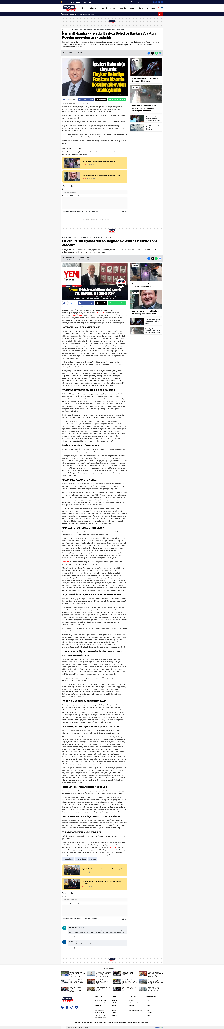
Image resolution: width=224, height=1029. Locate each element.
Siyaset (75, 237)
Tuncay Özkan (76, 315)
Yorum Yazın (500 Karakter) (70, 196)
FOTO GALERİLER (86, 2)
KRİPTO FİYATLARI (100, 1015)
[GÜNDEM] (146, 67)
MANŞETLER (98, 1005)
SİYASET (149, 1005)
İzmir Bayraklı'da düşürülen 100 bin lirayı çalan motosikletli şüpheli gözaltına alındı (86, 14)
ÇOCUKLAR (115, 1012)
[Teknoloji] (146, 272)
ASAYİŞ (148, 1007)
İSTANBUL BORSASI (100, 1007)
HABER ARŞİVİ (133, 1007)
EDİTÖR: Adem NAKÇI (84, 103)
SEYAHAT (114, 1015)
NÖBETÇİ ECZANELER (100, 1017)
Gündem (76, 29)
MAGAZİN (114, 1000)
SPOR (148, 1010)
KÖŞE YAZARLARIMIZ (100, 1000)
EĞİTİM (114, 1005)
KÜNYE (132, 2)
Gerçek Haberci (67, 30)
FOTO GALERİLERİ (100, 1002)
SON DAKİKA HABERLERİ (136, 1010)
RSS (63, 1027)
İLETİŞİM (137, 2)
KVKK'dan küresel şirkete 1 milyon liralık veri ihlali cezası (153, 321)
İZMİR (148, 1000)
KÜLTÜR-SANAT (116, 1002)
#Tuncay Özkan (68, 859)
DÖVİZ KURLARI (99, 1010)
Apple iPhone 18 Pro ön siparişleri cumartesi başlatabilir (152, 127)
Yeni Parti (100, 313)
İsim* (64, 189)
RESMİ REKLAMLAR (146, 2)
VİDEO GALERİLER (75, 2)
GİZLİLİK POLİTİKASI (135, 1002)
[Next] (162, 14)
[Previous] (159, 14)
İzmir (88, 258)
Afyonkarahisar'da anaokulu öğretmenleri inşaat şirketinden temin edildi (152, 118)
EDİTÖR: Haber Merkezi (85, 306)
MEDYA (114, 1010)
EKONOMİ (149, 1012)
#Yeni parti (92, 859)
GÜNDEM (149, 1002)
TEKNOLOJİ (115, 1007)
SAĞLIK (148, 1015)
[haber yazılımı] (159, 1027)
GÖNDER (124, 212)
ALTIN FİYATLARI (99, 1012)
